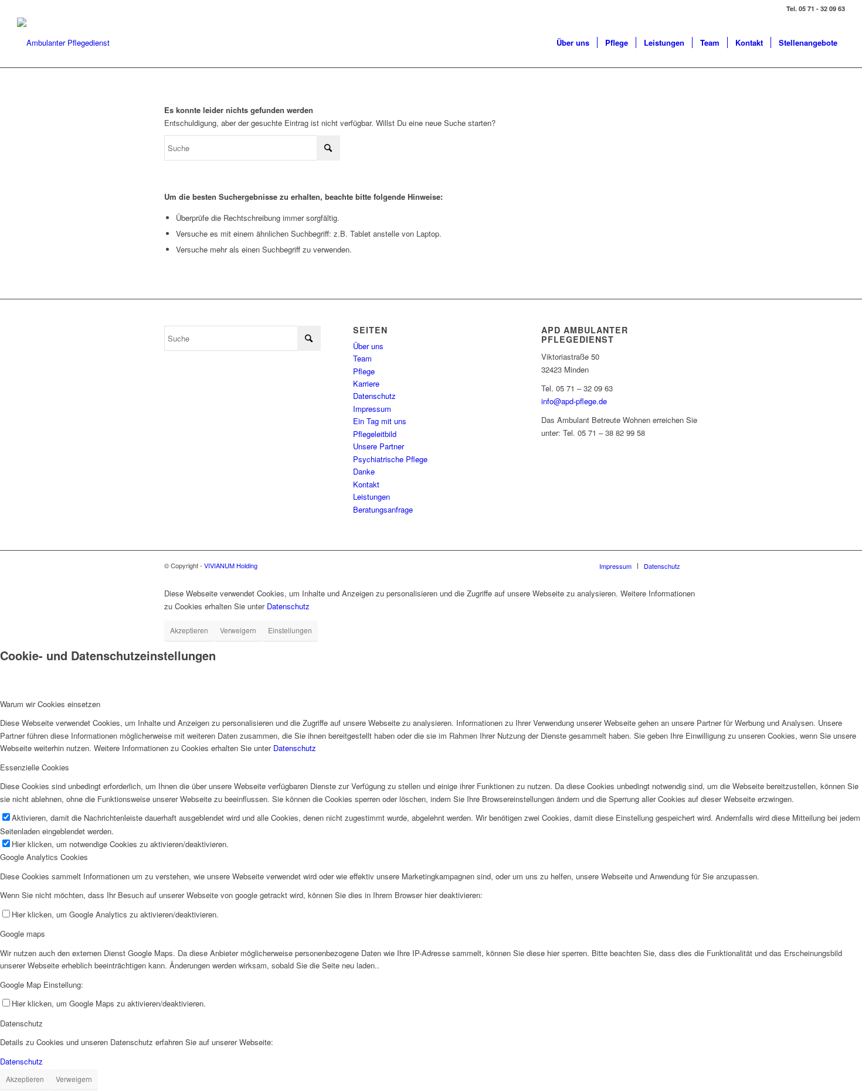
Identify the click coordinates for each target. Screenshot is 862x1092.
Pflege (364, 371)
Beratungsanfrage (383, 509)
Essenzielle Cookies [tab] (34, 767)
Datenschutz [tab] (21, 1023)
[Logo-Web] (63, 42)
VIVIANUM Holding (230, 565)
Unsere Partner (378, 446)
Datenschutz (374, 395)
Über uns (368, 346)
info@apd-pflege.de (574, 401)
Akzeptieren (189, 630)
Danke (364, 471)
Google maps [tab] (22, 933)
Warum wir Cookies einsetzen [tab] (50, 703)
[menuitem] (573, 42)
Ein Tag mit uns (379, 420)
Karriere (366, 383)
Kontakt (366, 484)
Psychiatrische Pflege (390, 459)
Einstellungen (290, 630)
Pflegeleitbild (374, 433)
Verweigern (238, 630)
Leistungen (371, 496)
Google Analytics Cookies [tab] (44, 856)
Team (362, 358)
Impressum (372, 408)
